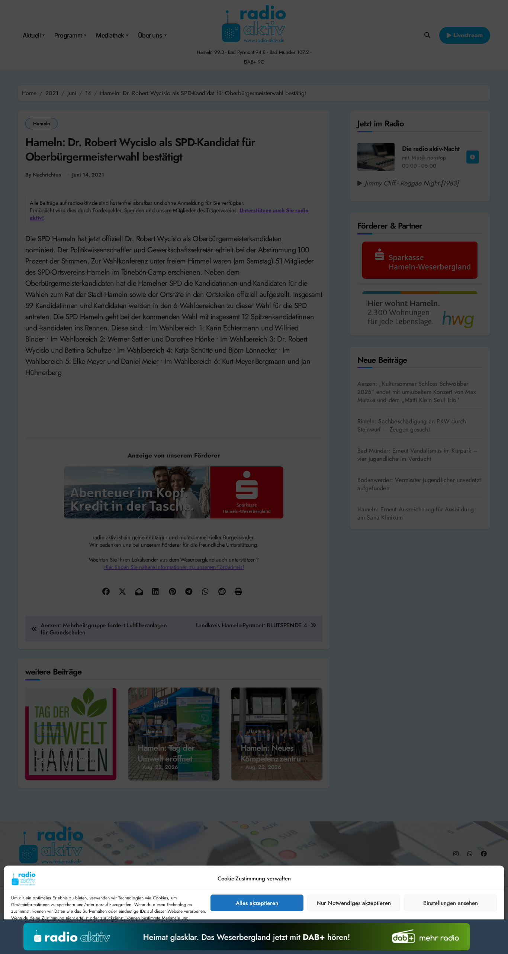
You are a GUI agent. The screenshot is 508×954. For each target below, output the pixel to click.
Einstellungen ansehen (450, 903)
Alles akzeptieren (257, 903)
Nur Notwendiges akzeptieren (353, 903)
